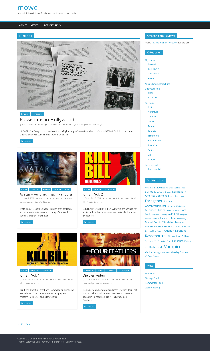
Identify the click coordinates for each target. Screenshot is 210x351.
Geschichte (153, 73)
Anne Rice (149, 188)
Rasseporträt (156, 235)
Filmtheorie (37, 114)
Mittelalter (168, 222)
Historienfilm (123, 270)
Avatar (70, 198)
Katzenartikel (151, 165)
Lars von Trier (168, 218)
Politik (151, 78)
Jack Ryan (176, 210)
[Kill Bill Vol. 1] (47, 234)
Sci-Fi (67, 189)
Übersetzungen (52, 25)
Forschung (153, 68)
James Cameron (27, 202)
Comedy (152, 116)
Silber (185, 236)
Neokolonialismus (103, 283)
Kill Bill (175, 214)
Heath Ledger (89, 283)
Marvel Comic (153, 222)
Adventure (35, 189)
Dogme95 (162, 195)
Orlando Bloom (180, 226)
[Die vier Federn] (110, 234)
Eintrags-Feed (152, 278)
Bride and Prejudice (177, 188)
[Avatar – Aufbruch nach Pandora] (47, 153)
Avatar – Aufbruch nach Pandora (46, 194)
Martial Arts (110, 189)
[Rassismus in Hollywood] (78, 43)
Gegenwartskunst (155, 206)
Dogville (171, 196)
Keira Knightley (164, 214)
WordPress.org (152, 287)
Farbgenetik (155, 200)
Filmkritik (25, 114)
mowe (27, 7)
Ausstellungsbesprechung (157, 83)
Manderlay (181, 219)
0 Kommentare (54, 124)
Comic (151, 121)
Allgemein (150, 60)
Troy (146, 248)
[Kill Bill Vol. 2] (110, 153)
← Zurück (23, 324)
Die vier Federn (94, 275)
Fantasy (46, 189)
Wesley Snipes (179, 252)
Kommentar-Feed (154, 282)
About (23, 25)
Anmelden (150, 273)
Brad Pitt (164, 188)
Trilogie (188, 241)
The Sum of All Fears (163, 241)
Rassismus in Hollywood (47, 119)
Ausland (152, 64)
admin (41, 124)
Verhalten (151, 252)
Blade (157, 187)
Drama (100, 270)
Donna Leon (180, 196)
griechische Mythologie (176, 206)
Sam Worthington (42, 202)
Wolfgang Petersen (152, 256)
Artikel (34, 25)
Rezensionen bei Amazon (164, 42)
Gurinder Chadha (155, 210)
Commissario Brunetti (163, 192)
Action (24, 189)
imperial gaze (72, 124)
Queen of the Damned (154, 231)
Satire (151, 150)
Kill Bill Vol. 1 (30, 275)
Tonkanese (178, 241)
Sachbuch (153, 97)
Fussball (169, 201)
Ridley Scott (175, 236)
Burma (149, 191)
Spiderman (149, 241)
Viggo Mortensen (163, 252)
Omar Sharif (163, 226)
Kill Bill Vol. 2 (93, 194)
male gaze (83, 124)
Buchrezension (152, 88)
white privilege (95, 124)
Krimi (150, 92)
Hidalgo (169, 210)
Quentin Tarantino (94, 202)
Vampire (152, 159)
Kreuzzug (155, 219)
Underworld (156, 247)
